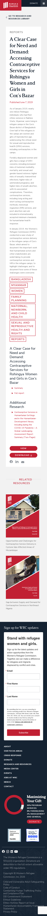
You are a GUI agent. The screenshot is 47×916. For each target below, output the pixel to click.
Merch (7, 782)
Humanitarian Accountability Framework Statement (23, 907)
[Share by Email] (22, 462)
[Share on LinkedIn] (17, 461)
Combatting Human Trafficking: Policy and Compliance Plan (22, 892)
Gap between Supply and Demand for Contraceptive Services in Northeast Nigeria (23, 605)
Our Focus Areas (13, 751)
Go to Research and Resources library (19, 17)
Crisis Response (12, 755)
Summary (18, 388)
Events (8, 773)
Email (10, 671)
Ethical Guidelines (12, 899)
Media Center (11, 768)
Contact (9, 786)
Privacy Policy (10, 911)
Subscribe (23, 732)
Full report (19, 393)
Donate (34, 3)
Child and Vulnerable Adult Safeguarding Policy (23, 883)
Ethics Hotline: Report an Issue (18, 903)
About (7, 746)
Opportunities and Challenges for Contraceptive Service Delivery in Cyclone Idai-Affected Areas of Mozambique (21, 545)
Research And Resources (17, 764)
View (23, 448)
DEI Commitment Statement (17, 896)
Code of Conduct (11, 887)
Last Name (12, 696)
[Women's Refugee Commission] (10, 3)
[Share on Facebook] (11, 461)
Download (22, 455)
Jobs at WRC (10, 777)
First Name (12, 684)
